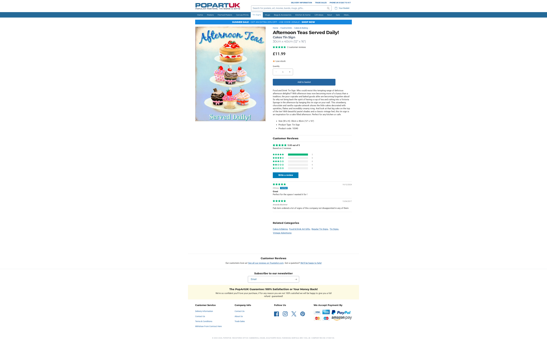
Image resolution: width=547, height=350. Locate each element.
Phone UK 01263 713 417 (340, 3)
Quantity (276, 66)
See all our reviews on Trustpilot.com (266, 263)
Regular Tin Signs (320, 229)
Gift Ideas (319, 15)
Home (200, 15)
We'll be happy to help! (311, 263)
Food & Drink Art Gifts (299, 229)
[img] (279, 184)
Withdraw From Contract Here (208, 326)
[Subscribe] (296, 279)
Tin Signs (257, 15)
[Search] (328, 8)
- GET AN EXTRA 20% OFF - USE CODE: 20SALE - (273, 22)
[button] (342, 8)
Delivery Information (301, 3)
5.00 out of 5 (294, 145)
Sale (338, 15)
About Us (239, 316)
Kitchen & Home (303, 15)
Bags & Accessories (282, 15)
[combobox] (291, 8)
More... (347, 15)
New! (329, 15)
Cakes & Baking (280, 229)
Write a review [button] (285, 175)
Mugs (267, 15)
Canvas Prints (242, 15)
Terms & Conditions (203, 321)
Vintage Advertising (282, 233)
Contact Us (200, 316)
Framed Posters (225, 15)
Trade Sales (321, 3)
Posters (210, 15)
